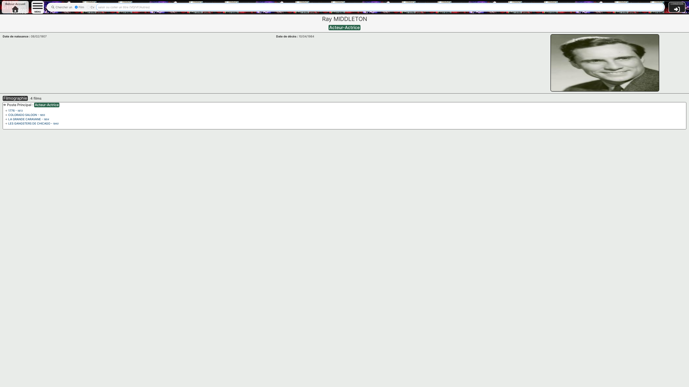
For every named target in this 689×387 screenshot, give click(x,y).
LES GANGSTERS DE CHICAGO (29, 123)
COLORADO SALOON (22, 115)
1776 (11, 110)
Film (81, 7)
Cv (92, 7)
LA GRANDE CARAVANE (24, 119)
